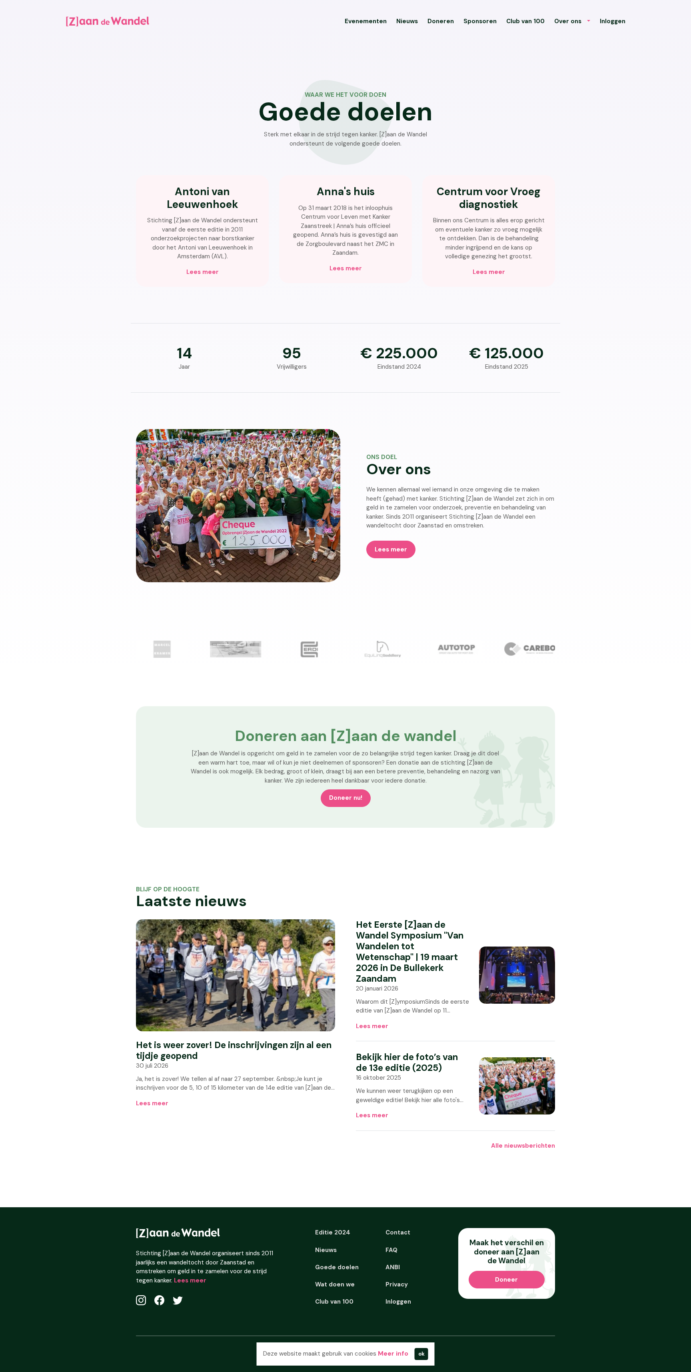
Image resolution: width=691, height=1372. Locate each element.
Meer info (393, 1353)
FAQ (391, 1250)
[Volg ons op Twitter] (178, 1300)
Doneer (506, 1280)
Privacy (396, 1284)
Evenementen (366, 21)
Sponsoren (480, 21)
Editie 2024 (332, 1232)
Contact (397, 1232)
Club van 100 (525, 21)
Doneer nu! (345, 798)
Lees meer (202, 272)
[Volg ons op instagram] (141, 1300)
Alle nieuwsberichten (523, 1146)
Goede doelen (337, 1267)
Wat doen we (335, 1284)
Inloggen (612, 21)
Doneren (440, 21)
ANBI (392, 1267)
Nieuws (407, 21)
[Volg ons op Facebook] (159, 1300)
